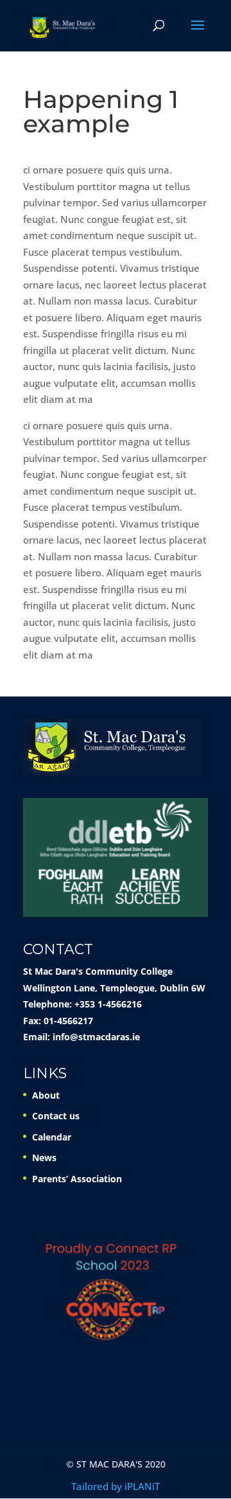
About (46, 1095)
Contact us (56, 1116)
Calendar (51, 1137)
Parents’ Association (77, 1179)
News (44, 1157)
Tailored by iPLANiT (115, 1486)
